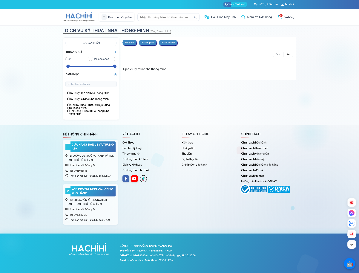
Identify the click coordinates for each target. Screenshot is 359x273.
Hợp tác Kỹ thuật (132, 148)
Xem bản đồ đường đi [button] (82, 165)
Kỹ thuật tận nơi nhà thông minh (89, 92)
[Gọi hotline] (351, 234)
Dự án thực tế (190, 159)
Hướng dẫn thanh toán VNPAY (259, 181)
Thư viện (187, 153)
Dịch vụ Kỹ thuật (132, 164)
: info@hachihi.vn (132, 260)
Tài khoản (290, 4)
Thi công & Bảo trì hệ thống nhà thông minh (88, 112)
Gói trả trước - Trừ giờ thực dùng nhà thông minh (88, 106)
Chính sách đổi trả (252, 170)
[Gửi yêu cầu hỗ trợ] (351, 202)
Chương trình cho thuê (135, 170)
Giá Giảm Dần (168, 42)
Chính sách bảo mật (253, 159)
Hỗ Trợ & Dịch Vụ (268, 4)
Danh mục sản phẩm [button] (120, 17)
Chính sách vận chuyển (255, 153)
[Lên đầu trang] (351, 244)
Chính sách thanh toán (254, 148)
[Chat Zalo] (351, 223)
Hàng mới (129, 42)
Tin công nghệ (130, 153)
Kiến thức (187, 142)
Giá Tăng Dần (147, 42)
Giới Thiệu (128, 142)
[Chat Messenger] (351, 213)
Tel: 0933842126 (78, 214)
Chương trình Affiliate (135, 159)
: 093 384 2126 (159, 260)
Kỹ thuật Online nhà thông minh (89, 98)
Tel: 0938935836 (78, 170)
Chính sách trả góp (252, 175)
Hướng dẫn (188, 148)
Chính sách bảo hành (194, 164)
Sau (288, 54)
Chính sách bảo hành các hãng (259, 164)
